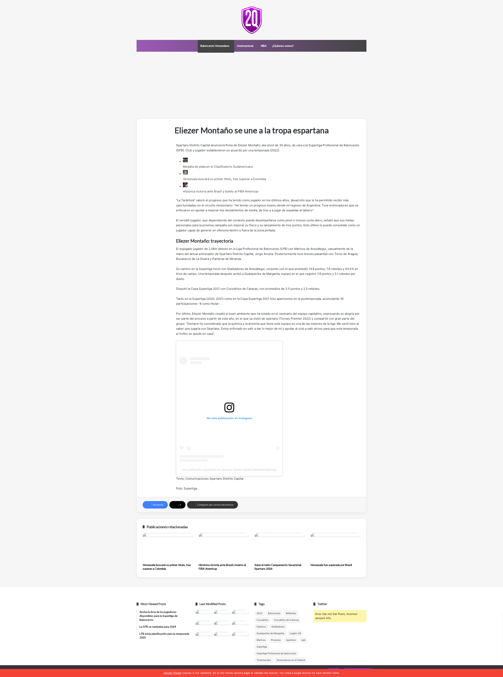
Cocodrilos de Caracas (286, 619)
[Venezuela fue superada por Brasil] (335, 547)
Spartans (291, 639)
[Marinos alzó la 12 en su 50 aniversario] (204, 636)
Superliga (262, 646)
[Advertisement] (251, 85)
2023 (260, 613)
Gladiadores (278, 626)
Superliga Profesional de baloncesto (276, 653)
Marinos (261, 639)
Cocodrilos (262, 619)
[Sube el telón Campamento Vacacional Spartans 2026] (279, 547)
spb (303, 639)
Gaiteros (261, 626)
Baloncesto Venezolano (214, 45)
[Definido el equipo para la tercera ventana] (222, 625)
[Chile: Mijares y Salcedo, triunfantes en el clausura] (204, 614)
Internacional (245, 45)
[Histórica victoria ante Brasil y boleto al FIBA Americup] (224, 547)
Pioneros (276, 639)
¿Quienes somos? (283, 45)
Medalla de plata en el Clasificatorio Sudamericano (218, 166)
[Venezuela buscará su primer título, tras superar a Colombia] (168, 547)
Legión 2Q (295, 633)
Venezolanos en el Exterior (290, 660)
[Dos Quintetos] (252, 20)
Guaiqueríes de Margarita (270, 633)
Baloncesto (274, 613)
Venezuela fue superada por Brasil (331, 565)
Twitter (322, 604)
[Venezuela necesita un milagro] (240, 614)
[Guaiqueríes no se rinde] (222, 636)
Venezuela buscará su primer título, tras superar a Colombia (224, 179)
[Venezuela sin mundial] (222, 614)
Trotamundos (264, 660)
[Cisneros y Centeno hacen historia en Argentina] (240, 625)
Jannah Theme (172, 672)
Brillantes (291, 613)
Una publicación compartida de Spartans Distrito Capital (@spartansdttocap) (229, 469)
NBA (264, 45)
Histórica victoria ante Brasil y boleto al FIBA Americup (220, 191)
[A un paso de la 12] (240, 636)
